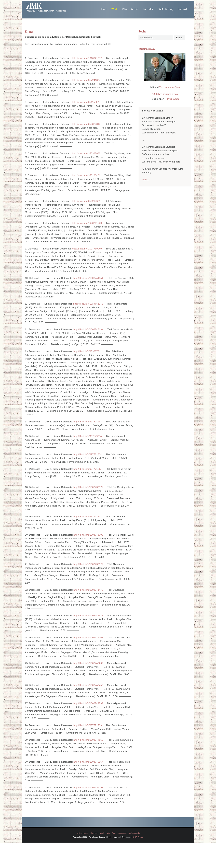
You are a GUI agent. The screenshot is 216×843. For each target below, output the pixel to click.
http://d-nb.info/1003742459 (88, 685)
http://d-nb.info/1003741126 (88, 615)
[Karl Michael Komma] (51, 7)
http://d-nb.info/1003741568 (87, 223)
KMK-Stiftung (165, 9)
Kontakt (182, 9)
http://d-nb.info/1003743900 (88, 534)
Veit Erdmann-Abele (170, 87)
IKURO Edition (137, 837)
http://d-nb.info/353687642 (87, 351)
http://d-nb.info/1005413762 (88, 637)
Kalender (148, 9)
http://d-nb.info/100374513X (88, 329)
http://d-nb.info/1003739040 (87, 248)
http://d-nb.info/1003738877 (88, 487)
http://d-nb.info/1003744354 (88, 278)
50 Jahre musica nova (165, 94)
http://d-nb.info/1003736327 (88, 564)
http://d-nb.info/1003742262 (88, 663)
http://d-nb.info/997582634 (87, 454)
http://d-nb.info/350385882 (86, 153)
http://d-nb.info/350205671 (86, 201)
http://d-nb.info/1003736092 (88, 787)
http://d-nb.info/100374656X (88, 761)
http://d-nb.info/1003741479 (88, 589)
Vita (124, 9)
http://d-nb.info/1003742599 (88, 703)
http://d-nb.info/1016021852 (87, 58)
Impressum (122, 833)
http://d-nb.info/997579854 (87, 436)
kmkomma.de (82, 833)
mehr (144, 179)
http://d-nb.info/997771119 (87, 469)
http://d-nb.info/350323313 (86, 124)
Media (134, 9)
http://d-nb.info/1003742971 (88, 303)
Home (103, 9)
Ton (113, 833)
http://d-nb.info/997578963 (87, 421)
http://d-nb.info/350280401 (86, 175)
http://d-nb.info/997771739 (87, 725)
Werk (114, 9)
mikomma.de (134, 833)
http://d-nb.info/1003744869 (88, 739)
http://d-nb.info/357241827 (86, 80)
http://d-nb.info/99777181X (87, 516)
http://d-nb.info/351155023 (86, 102)
